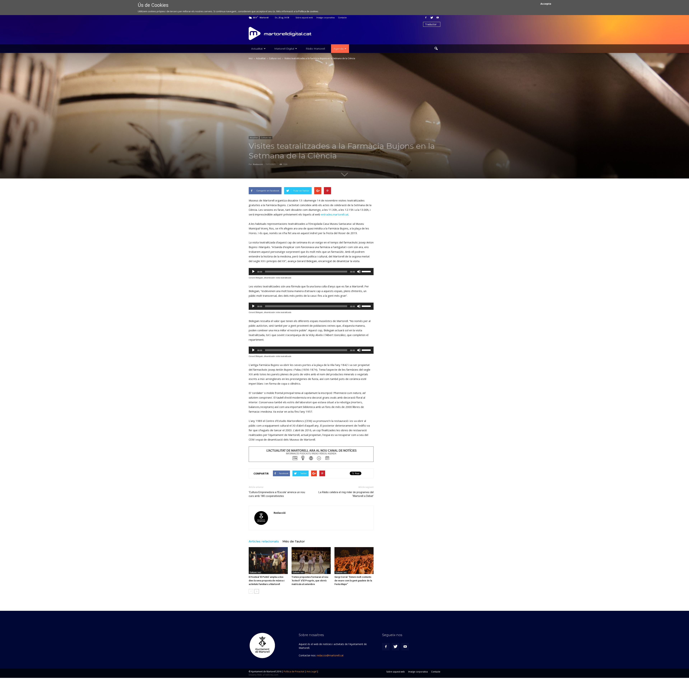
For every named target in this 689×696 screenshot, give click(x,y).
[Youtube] (437, 17)
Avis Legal (311, 671)
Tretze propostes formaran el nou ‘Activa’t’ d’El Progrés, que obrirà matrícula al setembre (310, 581)
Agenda (338, 48)
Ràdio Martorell (315, 48)
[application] (311, 271)
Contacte (342, 17)
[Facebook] (425, 17)
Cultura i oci (266, 137)
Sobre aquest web (304, 17)
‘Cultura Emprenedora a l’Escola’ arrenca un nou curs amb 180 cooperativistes (277, 494)
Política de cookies (308, 11)
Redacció (258, 164)
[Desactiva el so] (359, 271)
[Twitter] (431, 17)
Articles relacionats (264, 541)
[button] (436, 48)
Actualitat (257, 48)
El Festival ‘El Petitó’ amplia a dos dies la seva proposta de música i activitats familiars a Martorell (266, 581)
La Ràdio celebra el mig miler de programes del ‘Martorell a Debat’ (346, 494)
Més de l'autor (293, 541)
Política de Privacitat (294, 671)
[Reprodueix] (253, 271)
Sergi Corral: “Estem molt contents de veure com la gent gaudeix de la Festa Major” (353, 581)
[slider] (367, 271)
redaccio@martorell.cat (330, 655)
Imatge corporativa (325, 17)
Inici (251, 58)
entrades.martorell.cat (334, 214)
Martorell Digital (284, 48)
